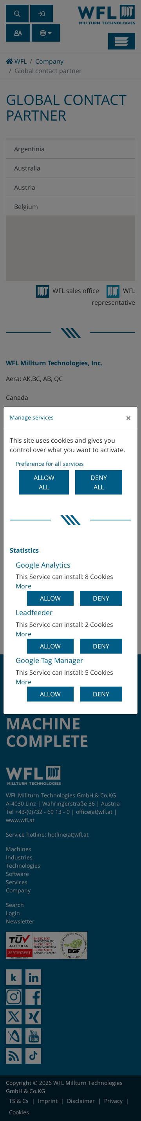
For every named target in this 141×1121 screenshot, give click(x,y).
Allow (50, 598)
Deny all (98, 482)
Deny (101, 598)
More (23, 586)
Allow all (44, 482)
